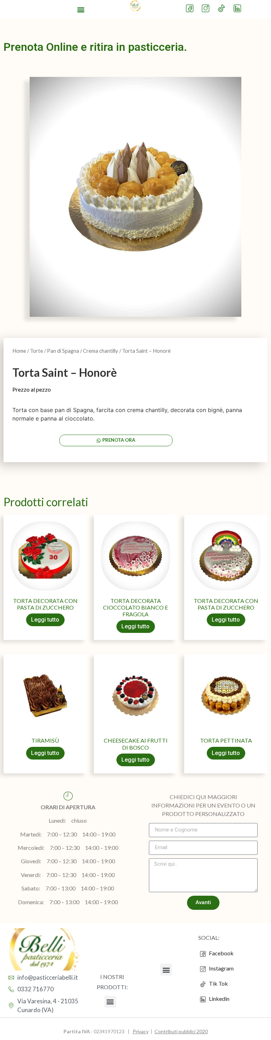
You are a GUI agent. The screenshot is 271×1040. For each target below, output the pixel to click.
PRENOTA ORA (118, 440)
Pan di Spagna (63, 350)
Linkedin (218, 998)
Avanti (203, 902)
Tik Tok (217, 983)
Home (19, 350)
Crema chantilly (100, 350)
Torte (36, 350)
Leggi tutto (45, 619)
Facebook (221, 953)
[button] (81, 9)
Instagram (221, 968)
